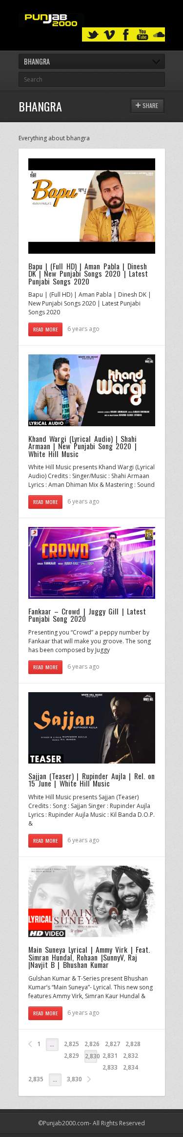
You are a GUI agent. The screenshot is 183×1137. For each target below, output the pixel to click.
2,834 (130, 1067)
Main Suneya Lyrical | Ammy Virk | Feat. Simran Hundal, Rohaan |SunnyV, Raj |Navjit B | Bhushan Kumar (89, 956)
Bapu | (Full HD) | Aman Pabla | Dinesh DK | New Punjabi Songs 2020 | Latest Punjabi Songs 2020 (88, 273)
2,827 (112, 1044)
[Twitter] (93, 35)
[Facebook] (126, 35)
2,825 (71, 1044)
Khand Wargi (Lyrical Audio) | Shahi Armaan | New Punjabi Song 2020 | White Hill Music (82, 446)
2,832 (130, 1055)
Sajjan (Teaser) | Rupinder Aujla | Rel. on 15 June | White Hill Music (91, 779)
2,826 (92, 1044)
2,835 (35, 1079)
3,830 (74, 1079)
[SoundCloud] (159, 35)
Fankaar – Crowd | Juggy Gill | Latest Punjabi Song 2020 (87, 615)
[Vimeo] (109, 35)
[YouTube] (142, 35)
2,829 (71, 1055)
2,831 (110, 1055)
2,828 (133, 1044)
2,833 (110, 1067)
